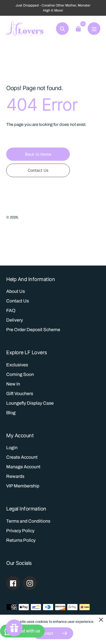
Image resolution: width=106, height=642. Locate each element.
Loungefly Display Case (30, 403)
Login (12, 447)
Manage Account (23, 466)
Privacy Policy (20, 530)
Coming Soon (20, 374)
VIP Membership (22, 485)
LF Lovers (28, 217)
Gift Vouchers (19, 393)
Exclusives (17, 364)
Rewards (15, 476)
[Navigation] (94, 28)
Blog (11, 412)
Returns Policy (21, 540)
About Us (15, 291)
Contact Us (17, 300)
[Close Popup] (101, 619)
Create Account (22, 457)
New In (13, 384)
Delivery (14, 320)
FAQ (11, 310)
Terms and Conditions (28, 521)
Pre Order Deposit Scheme (33, 329)
